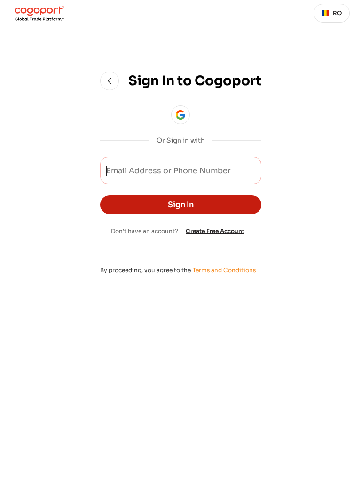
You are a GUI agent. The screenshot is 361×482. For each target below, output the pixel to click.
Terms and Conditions (224, 269)
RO (337, 12)
